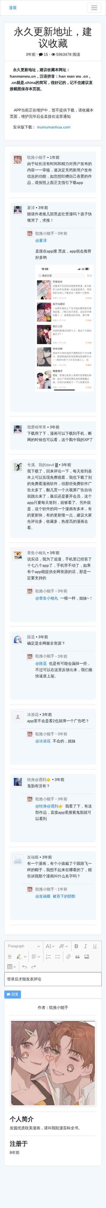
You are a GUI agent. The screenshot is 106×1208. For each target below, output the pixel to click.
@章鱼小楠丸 (46, 598)
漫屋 (13, 7)
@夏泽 (41, 240)
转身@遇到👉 (39, 779)
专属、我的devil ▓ (43, 465)
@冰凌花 (43, 741)
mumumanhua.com (53, 127)
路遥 (31, 637)
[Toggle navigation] (94, 8)
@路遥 (41, 663)
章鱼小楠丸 (37, 553)
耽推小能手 (37, 157)
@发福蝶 (43, 896)
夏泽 (31, 207)
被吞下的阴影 (64, 896)
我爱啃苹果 (37, 427)
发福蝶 (33, 857)
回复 (14, 994)
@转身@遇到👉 (49, 806)
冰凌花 (33, 714)
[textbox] (53, 979)
